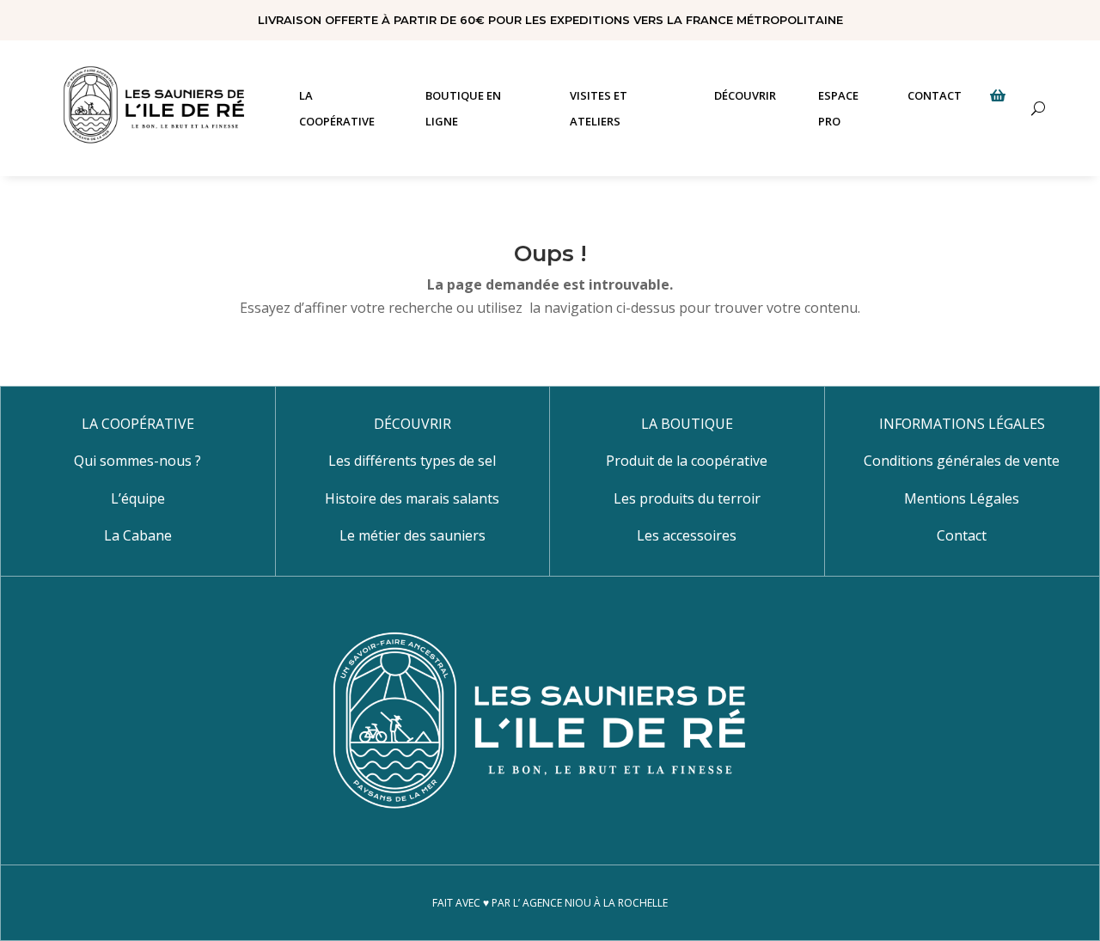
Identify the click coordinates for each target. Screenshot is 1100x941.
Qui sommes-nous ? (137, 460)
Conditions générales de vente (962, 460)
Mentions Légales (961, 498)
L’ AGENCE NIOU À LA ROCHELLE (590, 902)
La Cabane (138, 535)
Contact (962, 535)
